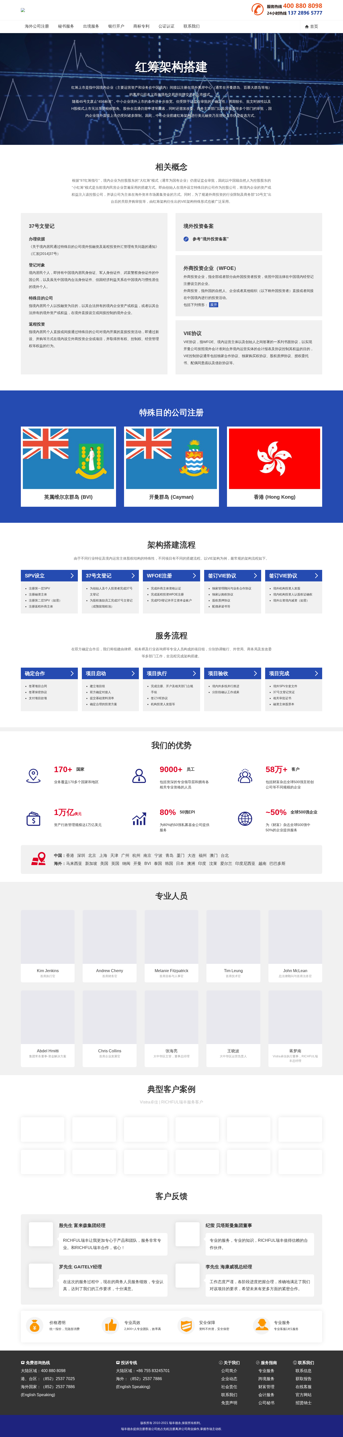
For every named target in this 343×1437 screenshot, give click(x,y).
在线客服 (304, 1387)
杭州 (136, 855)
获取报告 (304, 1379)
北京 (92, 855)
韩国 (169, 863)
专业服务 (266, 1371)
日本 (180, 863)
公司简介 (229, 1371)
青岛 (169, 855)
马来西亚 (74, 863)
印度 (202, 863)
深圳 (81, 855)
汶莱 (213, 863)
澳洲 (191, 863)
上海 (103, 855)
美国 (104, 863)
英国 (115, 863)
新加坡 (91, 863)
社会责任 (229, 1387)
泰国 (158, 863)
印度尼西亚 (245, 863)
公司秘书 (266, 1403)
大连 (192, 855)
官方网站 (304, 1395)
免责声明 (229, 1403)
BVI (147, 863)
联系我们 (192, 26)
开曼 (137, 863)
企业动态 (229, 1379)
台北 (225, 855)
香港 (70, 855)
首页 (314, 26)
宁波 (158, 855)
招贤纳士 (304, 1403)
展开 (213, 305)
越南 (262, 863)
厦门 (181, 855)
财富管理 (266, 1387)
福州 (203, 855)
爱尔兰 (226, 863)
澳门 (214, 855)
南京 (147, 855)
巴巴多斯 (277, 863)
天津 (114, 855)
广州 (125, 855)
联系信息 (304, 1371)
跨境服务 (266, 1379)
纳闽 (126, 863)
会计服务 (266, 1395)
